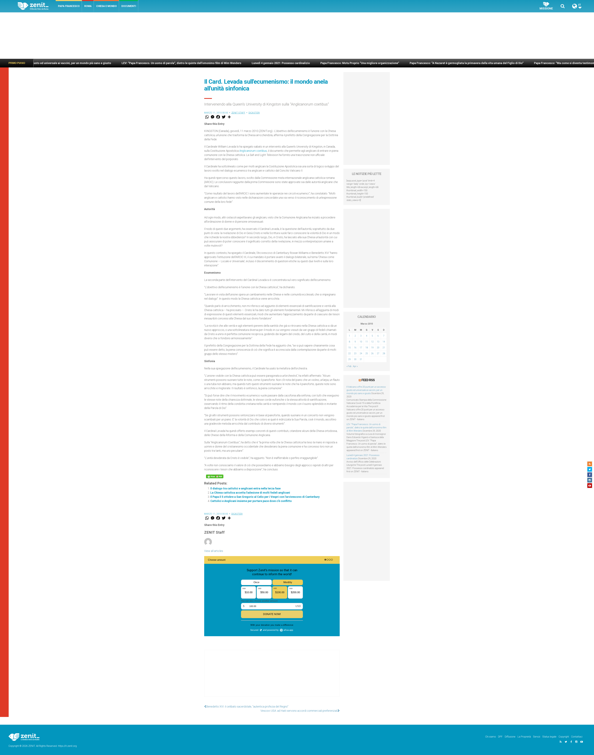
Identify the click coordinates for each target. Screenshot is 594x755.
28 (384, 353)
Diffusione (510, 736)
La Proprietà (524, 736)
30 (355, 359)
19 (372, 347)
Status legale (549, 736)
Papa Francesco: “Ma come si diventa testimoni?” (480, 63)
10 (361, 341)
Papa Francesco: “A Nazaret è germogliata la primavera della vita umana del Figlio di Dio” (382, 63)
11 (366, 341)
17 (361, 347)
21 (384, 347)
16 (355, 347)
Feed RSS (368, 380)
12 (372, 341)
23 (355, 353)
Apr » (355, 366)
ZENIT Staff (238, 113)
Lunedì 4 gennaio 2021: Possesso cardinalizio (196, 63)
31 (361, 359)
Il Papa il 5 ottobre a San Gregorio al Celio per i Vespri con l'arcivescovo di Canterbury (265, 496)
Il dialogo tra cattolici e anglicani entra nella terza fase (245, 488)
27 (378, 353)
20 (378, 347)
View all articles (213, 551)
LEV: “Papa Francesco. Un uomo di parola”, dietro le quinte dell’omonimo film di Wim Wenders (96, 63)
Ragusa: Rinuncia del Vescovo (542, 63)
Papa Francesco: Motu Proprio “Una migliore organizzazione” (275, 63)
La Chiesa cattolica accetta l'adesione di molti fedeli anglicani (250, 492)
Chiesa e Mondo (106, 6)
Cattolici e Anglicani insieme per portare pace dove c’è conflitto (251, 501)
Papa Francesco (69, 6)
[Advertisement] (297, 35)
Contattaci (576, 736)
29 (349, 359)
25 (366, 353)
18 (366, 347)
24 (361, 353)
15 (349, 347)
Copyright (564, 736)
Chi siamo (490, 736)
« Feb (348, 366)
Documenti (128, 6)
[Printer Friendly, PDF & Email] (214, 476)
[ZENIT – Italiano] (37, 6)
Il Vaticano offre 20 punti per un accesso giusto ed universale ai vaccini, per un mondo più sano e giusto (366, 390)
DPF (500, 736)
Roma (88, 6)
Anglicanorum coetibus (253, 150)
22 (349, 353)
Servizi (536, 736)
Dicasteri (254, 113)
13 (378, 341)
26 (372, 353)
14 (384, 341)
